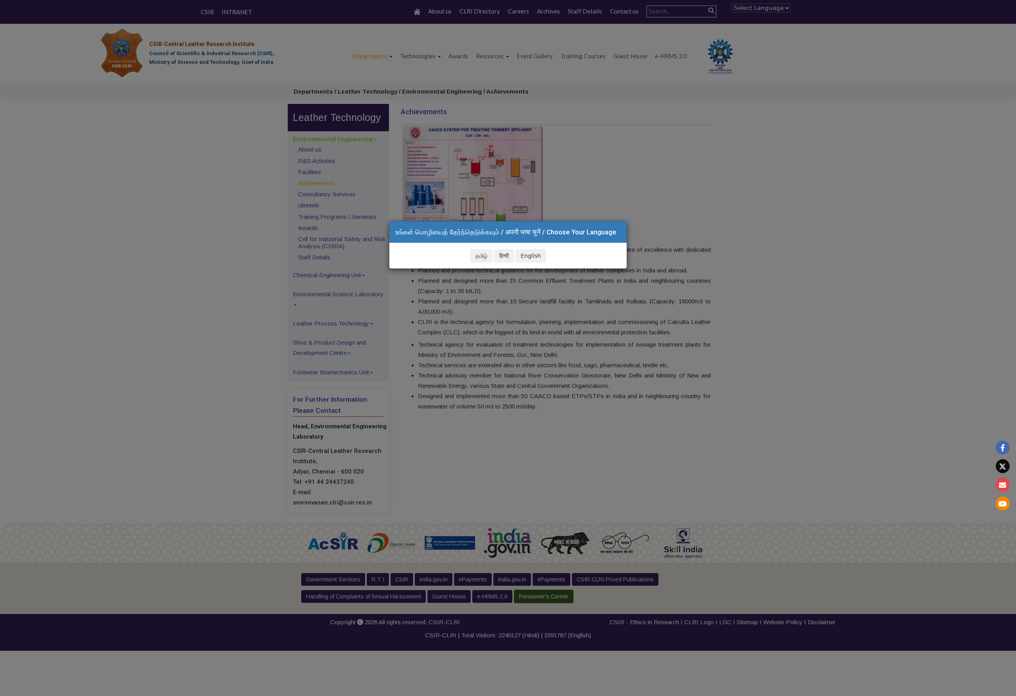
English (531, 256)
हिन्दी (504, 256)
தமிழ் (481, 256)
